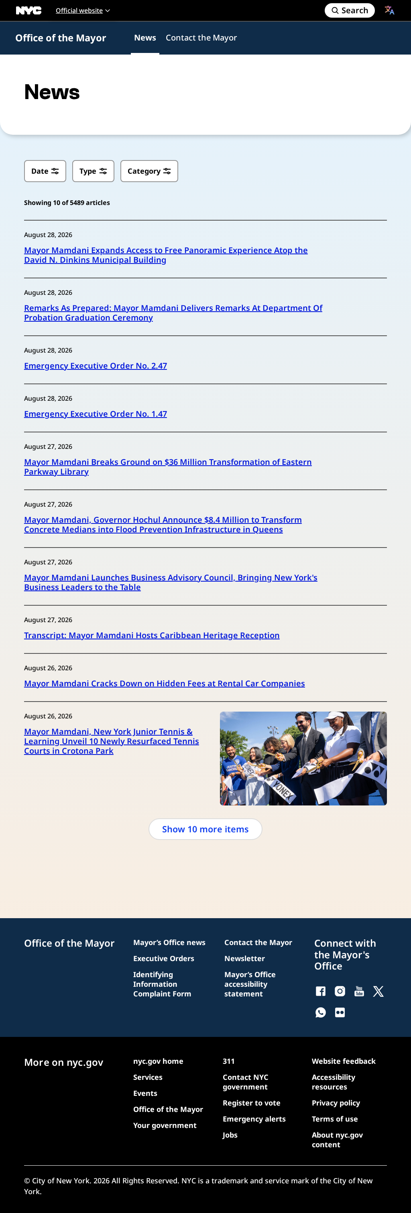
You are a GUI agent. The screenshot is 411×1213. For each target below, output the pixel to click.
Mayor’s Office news (169, 942)
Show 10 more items (205, 829)
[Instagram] (340, 991)
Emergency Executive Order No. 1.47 (95, 414)
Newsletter (244, 958)
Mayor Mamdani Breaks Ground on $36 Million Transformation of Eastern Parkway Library (168, 467)
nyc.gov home (158, 1061)
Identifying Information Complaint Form (162, 984)
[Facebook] (320, 991)
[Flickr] (340, 1012)
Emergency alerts (254, 1119)
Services (148, 1077)
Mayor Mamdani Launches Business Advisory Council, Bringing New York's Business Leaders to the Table (170, 582)
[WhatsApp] (320, 1012)
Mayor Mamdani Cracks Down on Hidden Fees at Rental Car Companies (164, 683)
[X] (378, 991)
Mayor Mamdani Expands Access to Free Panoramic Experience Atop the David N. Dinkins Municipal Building (166, 255)
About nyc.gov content (337, 1139)
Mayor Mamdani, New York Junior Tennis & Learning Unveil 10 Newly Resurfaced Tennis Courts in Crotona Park (111, 741)
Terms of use (335, 1119)
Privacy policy (336, 1103)
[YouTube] (359, 991)
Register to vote (252, 1103)
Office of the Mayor (60, 37)
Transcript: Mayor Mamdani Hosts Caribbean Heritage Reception (152, 635)
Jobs (230, 1135)
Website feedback (344, 1061)
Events (145, 1093)
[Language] (389, 10)
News (145, 37)
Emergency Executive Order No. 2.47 (95, 366)
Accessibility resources (333, 1081)
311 (229, 1061)
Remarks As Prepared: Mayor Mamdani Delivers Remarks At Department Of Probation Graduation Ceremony (173, 313)
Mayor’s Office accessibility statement (250, 984)
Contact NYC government (246, 1081)
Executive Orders (163, 958)
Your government (165, 1125)
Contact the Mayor (201, 37)
